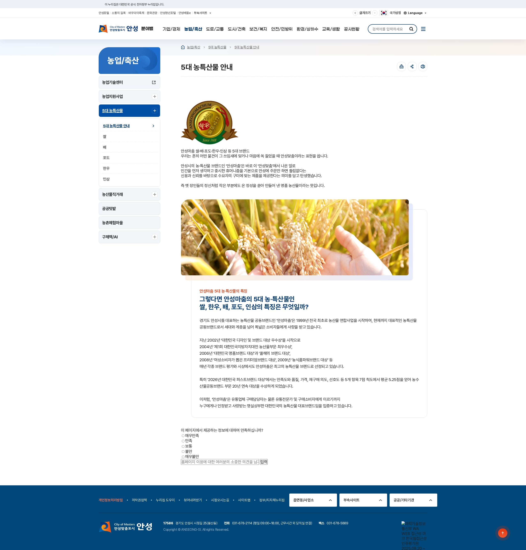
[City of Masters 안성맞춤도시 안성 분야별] (126, 28)
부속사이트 (202, 14)
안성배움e (185, 13)
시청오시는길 (220, 500)
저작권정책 (139, 500)
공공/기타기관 (404, 500)
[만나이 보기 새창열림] (401, 66)
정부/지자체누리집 (272, 500)
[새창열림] (422, 66)
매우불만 (192, 456)
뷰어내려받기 (193, 500)
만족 (188, 440)
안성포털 (104, 13)
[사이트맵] (423, 29)
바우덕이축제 (136, 13)
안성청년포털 (168, 13)
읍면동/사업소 (303, 500)
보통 (188, 446)
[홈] (183, 47)
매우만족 (192, 435)
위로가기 (503, 533)
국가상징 (395, 13)
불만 (188, 451)
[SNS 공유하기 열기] (412, 66)
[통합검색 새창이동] (411, 29)
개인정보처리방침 (111, 500)
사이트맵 (244, 500)
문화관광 (152, 13)
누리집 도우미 (165, 500)
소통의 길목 (119, 13)
